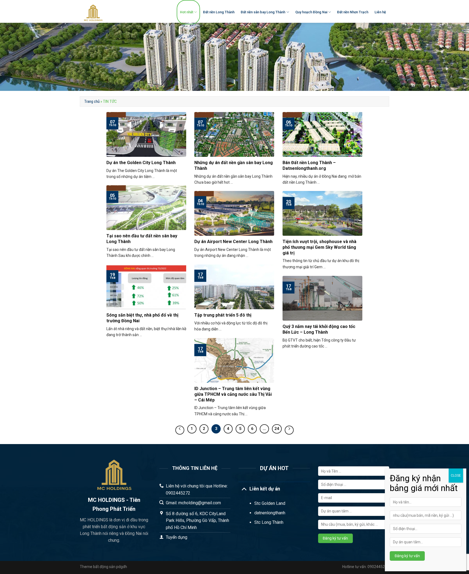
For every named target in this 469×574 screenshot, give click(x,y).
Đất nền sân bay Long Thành (263, 12)
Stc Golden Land (269, 503)
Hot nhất (186, 12)
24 (276, 428)
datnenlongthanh (269, 512)
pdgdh (121, 567)
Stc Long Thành (268, 522)
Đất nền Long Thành (218, 12)
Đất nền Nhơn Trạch (352, 12)
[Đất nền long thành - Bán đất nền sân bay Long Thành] (111, 11)
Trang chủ (92, 101)
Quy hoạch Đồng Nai (311, 12)
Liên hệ (380, 12)
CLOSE (456, 475)
